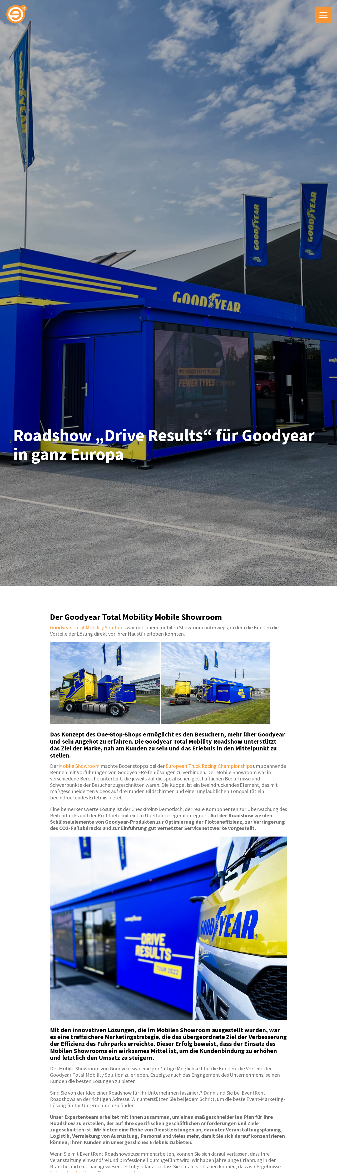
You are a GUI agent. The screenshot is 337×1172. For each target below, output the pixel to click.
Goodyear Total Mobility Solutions (88, 627)
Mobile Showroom (79, 766)
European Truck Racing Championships (209, 766)
